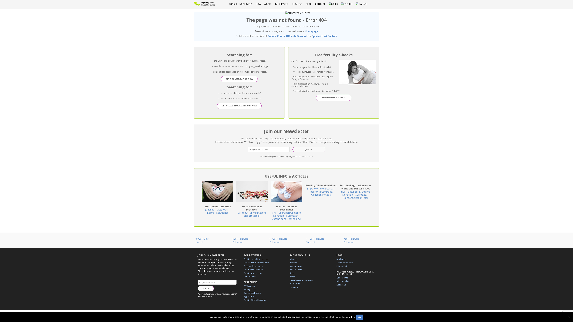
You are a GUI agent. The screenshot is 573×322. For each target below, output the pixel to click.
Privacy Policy (342, 266)
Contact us (295, 283)
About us (297, 4)
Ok (359, 317)
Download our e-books (334, 97)
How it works (264, 4)
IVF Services (281, 4)
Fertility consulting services (256, 259)
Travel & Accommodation (301, 280)
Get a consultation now (239, 79)
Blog (309, 4)
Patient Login (250, 276)
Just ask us (341, 284)
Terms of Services (344, 262)
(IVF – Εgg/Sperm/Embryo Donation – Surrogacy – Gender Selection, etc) (355, 191)
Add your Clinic (343, 281)
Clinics (281, 36)
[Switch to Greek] (333, 4)
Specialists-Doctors (252, 293)
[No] (569, 317)
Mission (293, 262)
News (292, 273)
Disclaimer (341, 259)
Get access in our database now (239, 105)
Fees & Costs (296, 269)
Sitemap (294, 287)
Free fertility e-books (253, 266)
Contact (320, 4)
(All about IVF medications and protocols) (252, 211)
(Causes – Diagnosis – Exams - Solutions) (217, 209)
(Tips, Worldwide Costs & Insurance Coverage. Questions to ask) (321, 190)
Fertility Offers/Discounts (255, 300)
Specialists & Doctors (324, 36)
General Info (342, 277)
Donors (272, 36)
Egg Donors (249, 296)
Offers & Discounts (297, 36)
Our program (296, 266)
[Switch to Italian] (361, 4)
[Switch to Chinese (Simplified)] (297, 13)
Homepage (311, 31)
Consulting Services (240, 4)
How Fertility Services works (256, 262)
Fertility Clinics (250, 289)
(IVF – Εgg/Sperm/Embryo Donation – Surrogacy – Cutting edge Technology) (286, 212)
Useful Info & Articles (253, 269)
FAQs (292, 276)
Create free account (253, 273)
